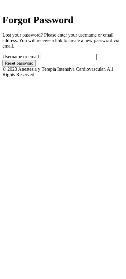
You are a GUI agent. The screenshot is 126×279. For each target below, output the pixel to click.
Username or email (20, 56)
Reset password (19, 63)
